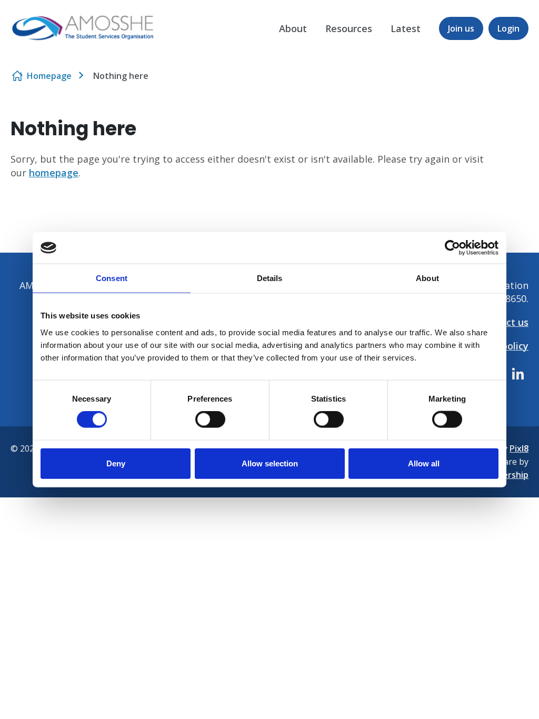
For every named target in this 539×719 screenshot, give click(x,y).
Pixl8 (519, 448)
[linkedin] (517, 373)
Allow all (424, 462)
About (293, 28)
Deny (115, 462)
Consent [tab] (111, 278)
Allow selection (270, 462)
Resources (348, 28)
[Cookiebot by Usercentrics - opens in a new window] (452, 248)
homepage (53, 172)
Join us (461, 28)
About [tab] (427, 278)
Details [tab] (270, 278)
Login (508, 28)
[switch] (210, 419)
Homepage (49, 76)
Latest (406, 28)
